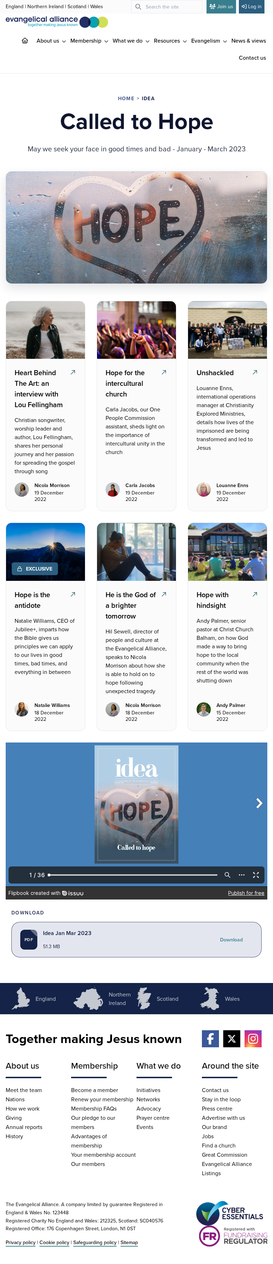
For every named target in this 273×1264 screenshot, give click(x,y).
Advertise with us (223, 1118)
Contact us (252, 57)
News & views (248, 40)
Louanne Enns (232, 485)
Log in (255, 6)
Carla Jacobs (140, 485)
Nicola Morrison (52, 485)
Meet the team (24, 1090)
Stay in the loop (221, 1099)
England (14, 6)
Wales (96, 6)
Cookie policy (54, 1242)
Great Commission (224, 1154)
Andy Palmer (230, 705)
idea (148, 98)
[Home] (30, 40)
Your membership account (103, 1154)
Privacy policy (21, 1242)
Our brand (214, 1127)
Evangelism (206, 40)
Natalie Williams (52, 705)
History (14, 1136)
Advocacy (148, 1108)
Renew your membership (102, 1099)
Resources (167, 40)
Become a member (94, 1090)
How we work (22, 1108)
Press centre (217, 1108)
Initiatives (148, 1090)
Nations (15, 1099)
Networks (148, 1099)
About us (48, 40)
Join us (225, 6)
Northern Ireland (45, 6)
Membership (86, 40)
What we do (128, 40)
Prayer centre (153, 1118)
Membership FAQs (94, 1108)
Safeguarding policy (95, 1242)
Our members (88, 1164)
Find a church (219, 1145)
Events (144, 1127)
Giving (14, 1118)
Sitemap (129, 1242)
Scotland (77, 6)
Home (126, 98)
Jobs (208, 1136)
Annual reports (24, 1127)
